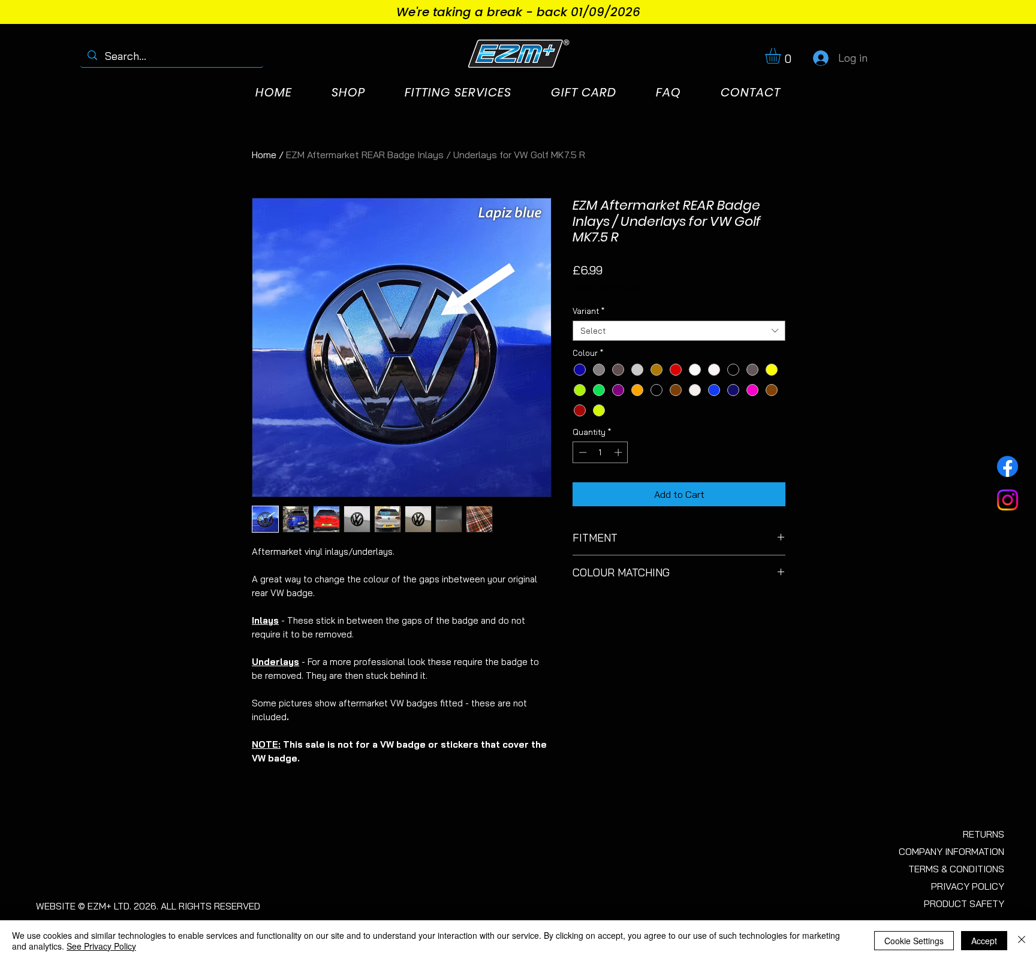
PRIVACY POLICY (967, 886)
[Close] (1021, 940)
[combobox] (679, 331)
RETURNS (983, 834)
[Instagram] (1007, 500)
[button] (782, 56)
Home (264, 155)
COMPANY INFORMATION (951, 851)
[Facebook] (1007, 466)
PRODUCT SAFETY (964, 903)
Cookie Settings (914, 941)
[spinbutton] (600, 452)
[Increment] (619, 452)
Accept (984, 941)
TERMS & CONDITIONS (956, 869)
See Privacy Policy (101, 946)
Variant (588, 311)
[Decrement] (581, 452)
